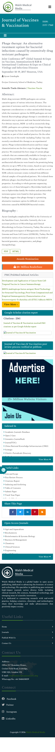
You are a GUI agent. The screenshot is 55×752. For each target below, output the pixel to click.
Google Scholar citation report (21, 313)
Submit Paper (11, 491)
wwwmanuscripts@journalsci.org (23, 675)
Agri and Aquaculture (14, 529)
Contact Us (6, 643)
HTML (15, 251)
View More (44, 459)
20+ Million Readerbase (29, 267)
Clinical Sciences (12, 546)
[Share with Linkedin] (27, 512)
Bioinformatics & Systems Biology (20, 536)
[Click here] (27, 333)
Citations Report (12, 481)
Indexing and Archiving (15, 484)
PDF (5, 251)
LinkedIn (10, 719)
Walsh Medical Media (35, 732)
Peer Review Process (14, 477)
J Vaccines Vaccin (34, 88)
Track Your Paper (12, 495)
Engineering (10, 550)
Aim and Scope (11, 474)
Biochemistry (11, 532)
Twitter (10, 705)
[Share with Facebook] (12, 512)
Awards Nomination (27, 259)
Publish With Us (9, 637)
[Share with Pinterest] (34, 512)
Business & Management (16, 539)
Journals (5, 632)
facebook (11, 699)
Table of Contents (13, 488)
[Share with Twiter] (20, 512)
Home (4, 626)
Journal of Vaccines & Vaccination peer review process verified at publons (25, 345)
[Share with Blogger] (42, 512)
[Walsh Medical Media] (17, 7)
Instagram (11, 712)
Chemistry (9, 543)
